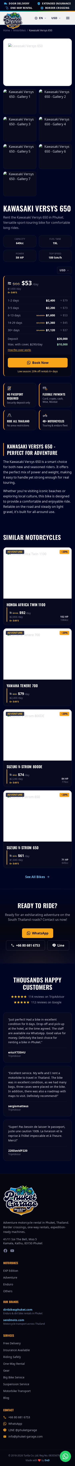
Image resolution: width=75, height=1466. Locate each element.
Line (60, 945)
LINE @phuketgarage (22, 1430)
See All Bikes (35, 877)
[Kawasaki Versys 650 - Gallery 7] (19, 183)
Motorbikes (19, 30)
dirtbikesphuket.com (17, 1309)
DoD (47, 1460)
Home (6, 30)
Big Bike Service (13, 1377)
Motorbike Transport (17, 1391)
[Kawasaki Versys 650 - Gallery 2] (55, 101)
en (41, 18)
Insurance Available (16, 1350)
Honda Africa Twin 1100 (26, 604)
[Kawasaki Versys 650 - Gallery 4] (55, 129)
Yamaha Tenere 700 (22, 685)
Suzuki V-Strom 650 (23, 847)
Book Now (40, 362)
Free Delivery (12, 1343)
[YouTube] (12, 1250)
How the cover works (19, 350)
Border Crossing (57, 8)
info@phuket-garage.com (25, 1436)
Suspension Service (16, 1384)
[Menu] (68, 18)
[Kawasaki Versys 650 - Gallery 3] (19, 129)
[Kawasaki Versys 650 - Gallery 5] (19, 156)
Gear (6, 1370)
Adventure (10, 1277)
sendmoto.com (13, 1320)
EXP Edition (10, 1271)
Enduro (8, 1284)
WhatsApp (40, 933)
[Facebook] (5, 1250)
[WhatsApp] (65, 1456)
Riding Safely (12, 1357)
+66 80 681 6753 (28, 945)
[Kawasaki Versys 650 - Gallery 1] (19, 101)
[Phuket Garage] (12, 18)
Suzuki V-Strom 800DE (24, 766)
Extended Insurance (56, 3)
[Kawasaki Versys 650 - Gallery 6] (55, 156)
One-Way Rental (21, 8)
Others (7, 1291)
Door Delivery (19, 3)
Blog (6, 1398)
